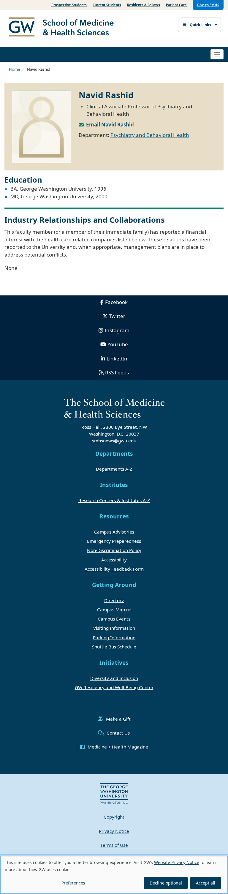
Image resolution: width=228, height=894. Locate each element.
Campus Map (111, 610)
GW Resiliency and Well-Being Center (114, 687)
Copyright (114, 817)
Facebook (116, 302)
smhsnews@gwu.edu (114, 441)
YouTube (117, 344)
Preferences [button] (73, 883)
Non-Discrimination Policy (114, 550)
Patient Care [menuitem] (176, 5)
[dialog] (114, 875)
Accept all (205, 883)
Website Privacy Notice (176, 862)
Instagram (116, 330)
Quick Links (200, 24)
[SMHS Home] (63, 27)
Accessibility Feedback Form (114, 569)
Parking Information (114, 637)
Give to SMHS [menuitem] (208, 5)
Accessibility (114, 560)
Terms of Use (114, 845)
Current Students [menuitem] (107, 5)
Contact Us (118, 733)
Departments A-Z (114, 469)
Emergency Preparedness (114, 541)
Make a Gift (118, 719)
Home (14, 69)
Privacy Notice (114, 831)
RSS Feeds (117, 372)
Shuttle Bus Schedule (114, 647)
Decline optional (166, 883)
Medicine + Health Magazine (118, 747)
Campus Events (114, 619)
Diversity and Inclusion (114, 678)
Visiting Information (114, 628)
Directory (114, 600)
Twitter (117, 316)
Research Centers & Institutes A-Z (114, 500)
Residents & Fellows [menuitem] (143, 5)
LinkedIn (117, 358)
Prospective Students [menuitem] (69, 5)
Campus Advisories (114, 532)
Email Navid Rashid (110, 124)
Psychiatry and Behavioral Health (149, 135)
